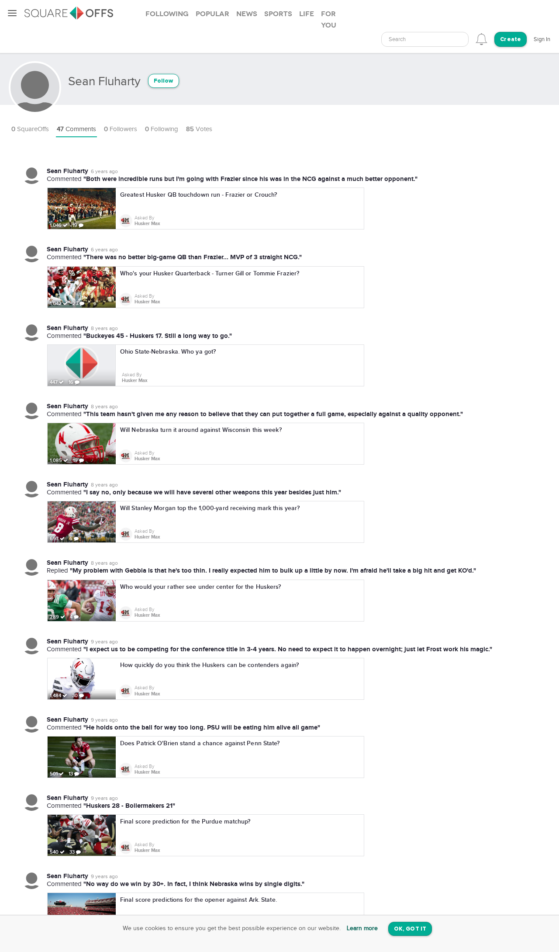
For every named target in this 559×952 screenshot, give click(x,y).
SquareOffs (30, 129)
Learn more (362, 928)
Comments (76, 129)
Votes (199, 129)
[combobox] (425, 39)
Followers (120, 129)
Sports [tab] (278, 14)
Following (161, 129)
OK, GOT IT (410, 929)
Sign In (542, 39)
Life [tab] (306, 14)
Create (510, 39)
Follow (163, 81)
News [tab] (246, 14)
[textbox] (425, 39)
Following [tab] (167, 14)
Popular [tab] (212, 14)
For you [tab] (328, 20)
